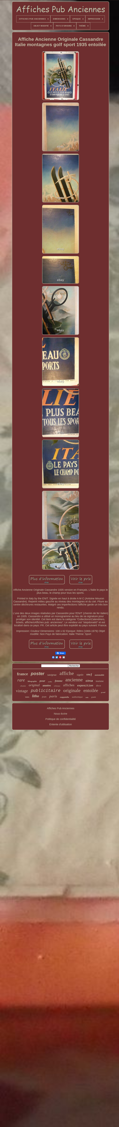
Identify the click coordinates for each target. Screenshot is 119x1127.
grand (103, 692)
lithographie (32, 681)
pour (42, 680)
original (34, 685)
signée (80, 674)
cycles (50, 681)
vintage (22, 691)
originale (72, 690)
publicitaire (45, 690)
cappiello (64, 697)
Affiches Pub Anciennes (60, 708)
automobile (99, 675)
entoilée (90, 690)
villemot (57, 686)
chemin (23, 686)
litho (35, 696)
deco (98, 685)
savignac (52, 675)
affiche (66, 673)
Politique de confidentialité (60, 719)
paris (53, 696)
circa (89, 680)
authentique (77, 697)
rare (21, 680)
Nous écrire (60, 713)
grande (93, 697)
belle (87, 697)
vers (27, 697)
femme (58, 680)
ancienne (74, 679)
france (22, 674)
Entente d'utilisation (60, 724)
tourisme (100, 681)
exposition (85, 685)
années (47, 685)
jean (44, 696)
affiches (68, 685)
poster (37, 673)
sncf (89, 674)
